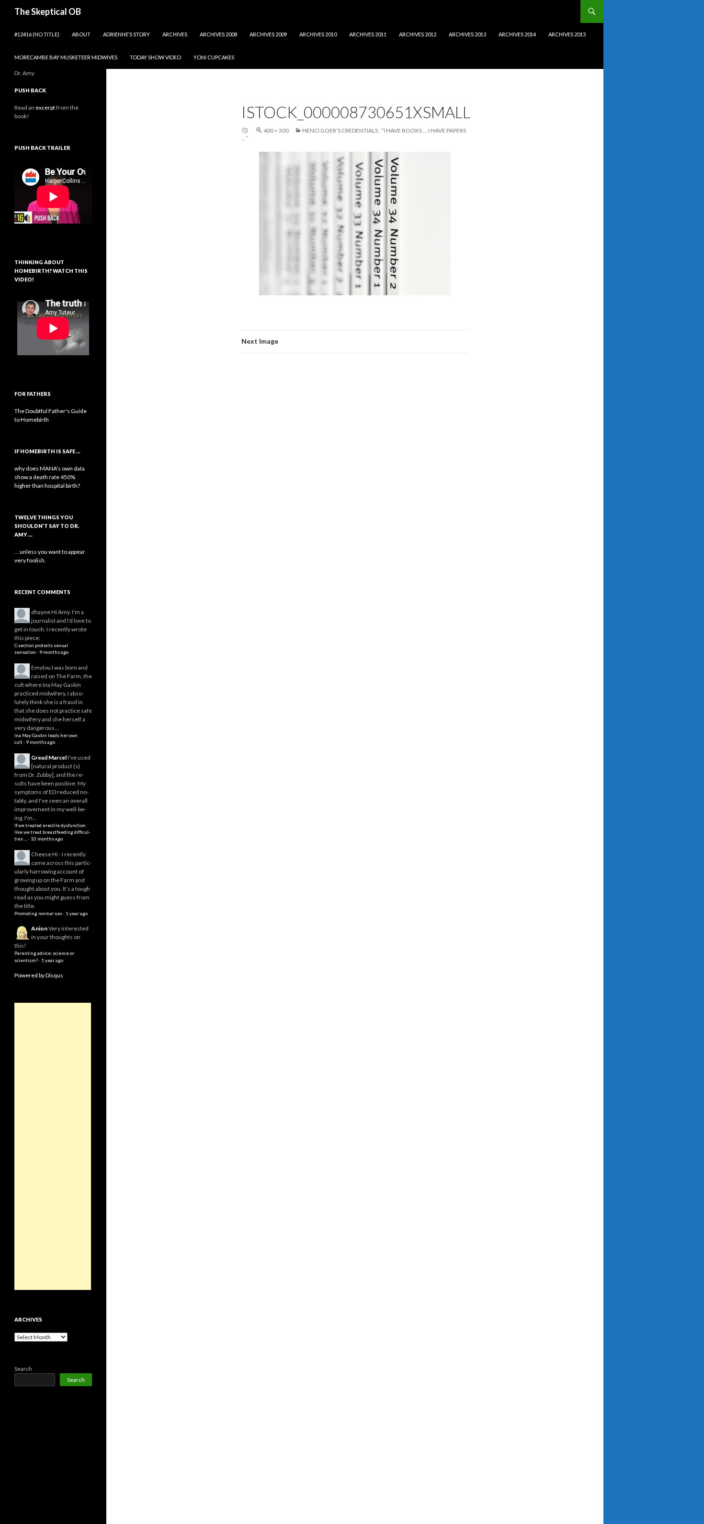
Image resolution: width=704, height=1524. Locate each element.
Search (23, 1368)
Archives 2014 (517, 34)
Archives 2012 (417, 34)
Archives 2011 (367, 34)
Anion (39, 928)
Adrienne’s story (126, 34)
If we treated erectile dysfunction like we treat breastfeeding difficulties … (52, 832)
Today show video (155, 57)
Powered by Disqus (38, 975)
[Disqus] (354, 510)
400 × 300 (276, 130)
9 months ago (53, 652)
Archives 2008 (218, 34)
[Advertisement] (52, 1146)
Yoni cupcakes (213, 57)
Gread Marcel (49, 757)
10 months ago (47, 838)
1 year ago (77, 913)
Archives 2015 (567, 34)
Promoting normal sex (38, 913)
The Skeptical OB (47, 11)
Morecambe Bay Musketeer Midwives (65, 57)
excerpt (45, 107)
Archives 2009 (268, 34)
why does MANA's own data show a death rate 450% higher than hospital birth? (49, 477)
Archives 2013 (467, 34)
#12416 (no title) (36, 34)
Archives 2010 (318, 34)
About (81, 34)
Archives (174, 34)
